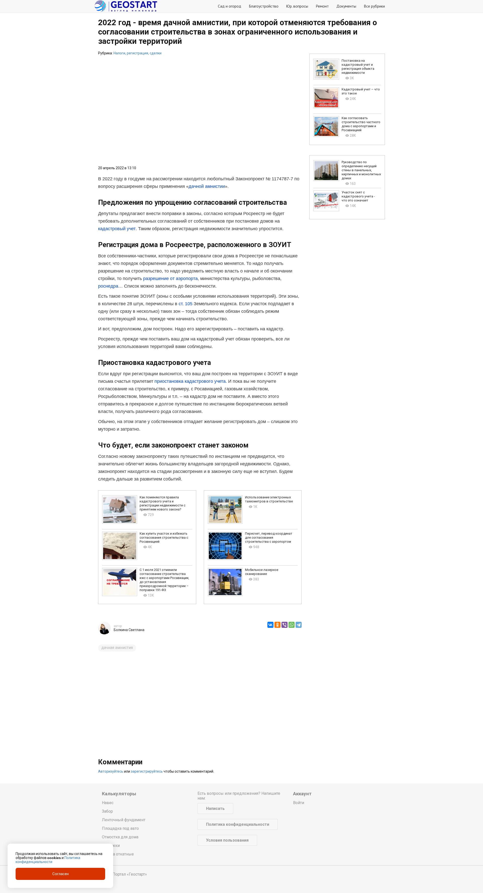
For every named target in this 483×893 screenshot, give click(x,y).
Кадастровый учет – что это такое (361, 91)
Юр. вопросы (297, 6)
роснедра (108, 286)
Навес (107, 802)
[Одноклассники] (277, 625)
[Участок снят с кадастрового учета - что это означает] (326, 200)
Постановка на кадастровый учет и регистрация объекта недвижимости (358, 67)
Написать (215, 808)
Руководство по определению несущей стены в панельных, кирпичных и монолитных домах (361, 170)
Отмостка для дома (120, 837)
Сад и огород (229, 6)
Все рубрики (374, 6)
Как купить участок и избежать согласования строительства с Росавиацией (164, 537)
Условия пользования (227, 840)
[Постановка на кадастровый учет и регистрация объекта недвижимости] (326, 69)
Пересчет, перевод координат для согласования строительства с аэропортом (268, 537)
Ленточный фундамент (123, 819)
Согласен (60, 874)
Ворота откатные (118, 854)
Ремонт (322, 6)
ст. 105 (185, 303)
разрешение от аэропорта (170, 278)
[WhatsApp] (292, 625)
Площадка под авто (120, 828)
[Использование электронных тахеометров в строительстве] (225, 509)
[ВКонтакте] (270, 625)
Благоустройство (263, 6)
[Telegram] (299, 625)
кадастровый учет (117, 228)
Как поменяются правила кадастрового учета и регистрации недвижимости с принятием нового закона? (162, 503)
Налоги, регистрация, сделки (137, 53)
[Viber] (284, 625)
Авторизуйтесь (110, 771)
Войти (298, 802)
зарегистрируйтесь (147, 771)
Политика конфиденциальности (237, 824)
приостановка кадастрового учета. (190, 381)
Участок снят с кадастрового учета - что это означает (358, 196)
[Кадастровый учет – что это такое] (326, 97)
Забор (107, 811)
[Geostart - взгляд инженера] (125, 6)
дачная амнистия (117, 647)
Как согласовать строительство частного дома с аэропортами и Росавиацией (361, 124)
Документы (346, 6)
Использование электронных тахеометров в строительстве (269, 499)
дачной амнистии (207, 186)
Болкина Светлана (129, 630)
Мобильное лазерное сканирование (261, 572)
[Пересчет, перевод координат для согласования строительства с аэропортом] (225, 546)
